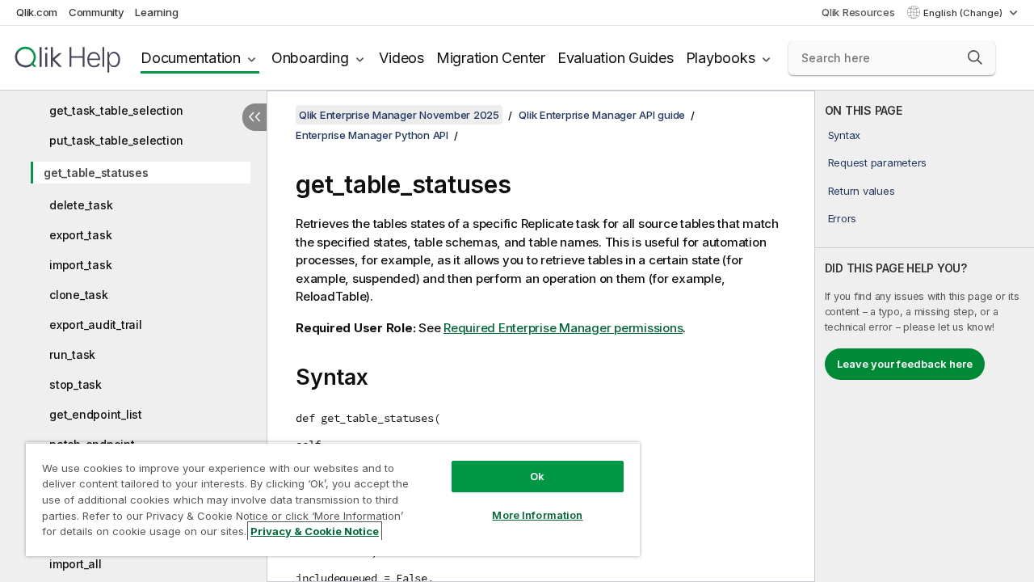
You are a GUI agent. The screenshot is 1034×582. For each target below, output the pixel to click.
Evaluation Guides (615, 57)
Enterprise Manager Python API (372, 135)
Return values (861, 190)
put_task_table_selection (116, 140)
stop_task (75, 384)
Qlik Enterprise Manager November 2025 (399, 114)
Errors (842, 218)
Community (96, 12)
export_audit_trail (95, 324)
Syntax (844, 135)
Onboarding (310, 57)
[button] (975, 57)
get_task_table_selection (116, 110)
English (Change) (964, 13)
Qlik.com (36, 12)
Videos (401, 57)
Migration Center (490, 57)
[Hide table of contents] (254, 117)
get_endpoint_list (95, 414)
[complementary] (924, 336)
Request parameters (877, 162)
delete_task (80, 205)
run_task (72, 354)
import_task (80, 265)
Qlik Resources (858, 12)
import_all (75, 564)
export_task (80, 235)
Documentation (191, 57)
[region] (333, 499)
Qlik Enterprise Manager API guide (602, 114)
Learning (156, 12)
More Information (537, 514)
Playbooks (720, 57)
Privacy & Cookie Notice (314, 531)
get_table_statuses (96, 172)
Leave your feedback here (905, 363)
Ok (537, 476)
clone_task (78, 295)
